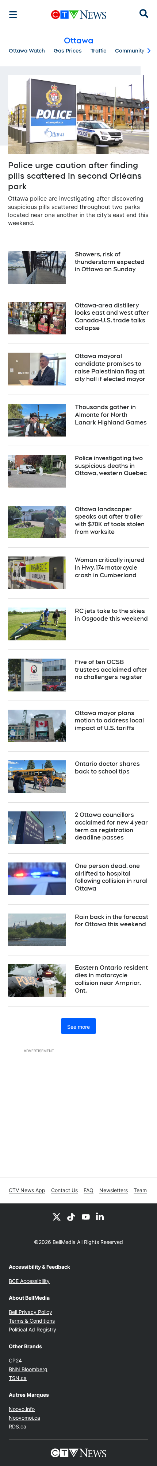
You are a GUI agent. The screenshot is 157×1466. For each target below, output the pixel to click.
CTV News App (27, 1190)
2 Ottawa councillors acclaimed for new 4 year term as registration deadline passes (111, 826)
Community (129, 51)
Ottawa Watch (27, 51)
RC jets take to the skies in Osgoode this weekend (111, 615)
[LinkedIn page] (100, 1216)
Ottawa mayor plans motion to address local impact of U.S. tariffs (109, 721)
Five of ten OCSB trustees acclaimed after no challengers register (111, 670)
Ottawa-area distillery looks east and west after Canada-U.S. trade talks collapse (112, 316)
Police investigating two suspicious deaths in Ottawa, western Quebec (111, 466)
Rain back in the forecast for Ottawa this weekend (111, 921)
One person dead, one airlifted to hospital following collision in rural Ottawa (111, 877)
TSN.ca (18, 1378)
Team (140, 1190)
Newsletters (113, 1190)
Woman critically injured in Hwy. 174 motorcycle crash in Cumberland (110, 567)
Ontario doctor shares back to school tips (107, 767)
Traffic (98, 51)
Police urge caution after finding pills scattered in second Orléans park (75, 175)
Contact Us (64, 1190)
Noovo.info (22, 1409)
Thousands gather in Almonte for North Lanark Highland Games (111, 415)
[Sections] (13, 14)
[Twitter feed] (56, 1216)
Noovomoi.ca (24, 1418)
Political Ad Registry (32, 1329)
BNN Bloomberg (28, 1369)
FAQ (88, 1190)
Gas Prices (68, 51)
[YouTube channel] (85, 1216)
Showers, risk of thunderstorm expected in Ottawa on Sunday (110, 262)
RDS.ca (17, 1426)
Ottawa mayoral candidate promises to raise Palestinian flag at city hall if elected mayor (110, 367)
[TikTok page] (71, 1216)
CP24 (15, 1360)
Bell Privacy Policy (30, 1312)
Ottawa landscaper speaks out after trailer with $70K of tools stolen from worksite (110, 520)
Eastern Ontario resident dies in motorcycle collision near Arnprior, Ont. (111, 979)
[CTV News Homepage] (78, 14)
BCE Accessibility (29, 1281)
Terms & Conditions (32, 1321)
